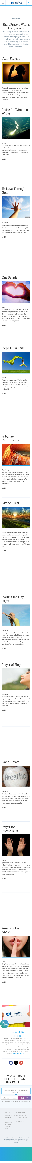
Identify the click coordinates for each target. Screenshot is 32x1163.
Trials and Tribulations (16, 1033)
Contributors (9, 1122)
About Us (7, 1112)
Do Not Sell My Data (21, 1117)
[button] (29, 2)
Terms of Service (21, 1115)
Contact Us (8, 1117)
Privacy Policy (20, 1112)
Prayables (16, 18)
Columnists (8, 1120)
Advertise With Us (10, 1115)
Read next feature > (19, 1053)
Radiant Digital (9, 1131)
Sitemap (7, 1128)
